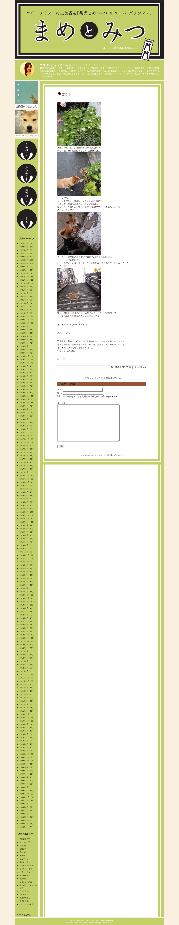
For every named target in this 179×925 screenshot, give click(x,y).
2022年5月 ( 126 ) (27, 260)
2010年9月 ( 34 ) (27, 724)
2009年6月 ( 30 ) (27, 774)
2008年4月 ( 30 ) (27, 820)
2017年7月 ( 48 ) (27, 452)
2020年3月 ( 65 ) (27, 346)
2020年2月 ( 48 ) (27, 350)
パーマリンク (140, 367)
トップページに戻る (103, 378)
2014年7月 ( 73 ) (27, 572)
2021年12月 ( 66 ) (27, 277)
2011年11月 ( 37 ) (27, 678)
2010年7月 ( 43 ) (27, 731)
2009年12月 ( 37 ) (27, 754)
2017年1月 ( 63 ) (27, 472)
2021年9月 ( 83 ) (27, 287)
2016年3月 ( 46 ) (27, 505)
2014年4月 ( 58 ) (27, 582)
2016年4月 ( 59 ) (27, 502)
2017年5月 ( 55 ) (27, 459)
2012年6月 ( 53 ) (27, 655)
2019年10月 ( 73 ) (27, 363)
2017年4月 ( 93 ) (27, 462)
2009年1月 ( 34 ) (27, 791)
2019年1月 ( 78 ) (27, 393)
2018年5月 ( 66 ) (27, 419)
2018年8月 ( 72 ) (27, 409)
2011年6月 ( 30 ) (27, 694)
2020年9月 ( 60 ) (27, 326)
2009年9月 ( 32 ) (27, 764)
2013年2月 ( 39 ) (27, 628)
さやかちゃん (25, 891)
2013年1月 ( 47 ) (27, 631)
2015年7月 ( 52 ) (27, 532)
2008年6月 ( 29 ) (27, 814)
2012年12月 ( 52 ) (27, 635)
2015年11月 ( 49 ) (27, 519)
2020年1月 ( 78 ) (27, 353)
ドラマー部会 (25, 872)
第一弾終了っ (25, 875)
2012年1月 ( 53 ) (27, 671)
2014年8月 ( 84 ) (27, 568)
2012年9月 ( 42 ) (27, 645)
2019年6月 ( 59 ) (27, 376)
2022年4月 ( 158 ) (27, 263)
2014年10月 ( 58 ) (27, 562)
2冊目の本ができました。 (26, 95)
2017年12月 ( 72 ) (27, 436)
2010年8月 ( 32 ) (27, 728)
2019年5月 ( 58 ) (27, 379)
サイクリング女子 (27, 904)
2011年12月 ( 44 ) (27, 674)
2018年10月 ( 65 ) (27, 403)
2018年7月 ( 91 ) (27, 413)
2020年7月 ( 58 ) (27, 333)
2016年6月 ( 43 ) (27, 495)
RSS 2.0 (21, 915)
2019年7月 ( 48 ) (27, 373)
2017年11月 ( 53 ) (27, 439)
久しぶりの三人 (26, 842)
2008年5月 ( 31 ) (27, 817)
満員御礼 (23, 879)
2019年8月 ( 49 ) (27, 369)
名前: (59, 389)
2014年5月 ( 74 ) (27, 578)
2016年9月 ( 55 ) (27, 485)
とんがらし (24, 859)
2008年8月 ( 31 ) (27, 807)
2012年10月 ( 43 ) (27, 641)
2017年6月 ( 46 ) (27, 456)
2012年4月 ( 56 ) (27, 661)
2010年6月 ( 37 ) (27, 734)
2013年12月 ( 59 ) (27, 595)
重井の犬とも (25, 898)
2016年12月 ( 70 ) (27, 476)
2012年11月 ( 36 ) (27, 638)
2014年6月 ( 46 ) (27, 575)
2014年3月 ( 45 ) (27, 585)
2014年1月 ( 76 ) (27, 592)
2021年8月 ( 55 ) (27, 290)
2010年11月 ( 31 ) (27, 718)
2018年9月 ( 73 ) (27, 406)
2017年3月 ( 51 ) (27, 466)
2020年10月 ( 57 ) (27, 323)
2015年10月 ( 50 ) (27, 522)
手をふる (23, 852)
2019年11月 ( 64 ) (27, 360)
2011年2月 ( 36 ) (27, 708)
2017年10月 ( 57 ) (27, 442)
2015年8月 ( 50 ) (27, 529)
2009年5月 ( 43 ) (27, 777)
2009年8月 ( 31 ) (27, 767)
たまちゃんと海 (26, 869)
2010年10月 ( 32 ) (27, 721)
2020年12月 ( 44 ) (27, 316)
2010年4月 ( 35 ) (27, 741)
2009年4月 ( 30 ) (27, 781)
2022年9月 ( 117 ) (27, 247)
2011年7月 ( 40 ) (27, 691)
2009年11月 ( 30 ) (27, 757)
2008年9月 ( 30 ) (27, 804)
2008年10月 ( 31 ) (27, 800)
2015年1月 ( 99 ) (27, 552)
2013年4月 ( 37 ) (27, 621)
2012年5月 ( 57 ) (27, 658)
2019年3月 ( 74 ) (27, 386)
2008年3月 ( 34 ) (27, 824)
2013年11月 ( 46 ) (27, 598)
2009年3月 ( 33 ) (27, 784)
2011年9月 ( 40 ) (27, 684)
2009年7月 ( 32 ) (27, 771)
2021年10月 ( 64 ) (27, 283)
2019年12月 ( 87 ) (27, 356)
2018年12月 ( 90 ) (27, 396)
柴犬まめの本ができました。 (26, 123)
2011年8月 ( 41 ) (27, 688)
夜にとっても (25, 862)
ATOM (28, 915)
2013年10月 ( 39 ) (27, 602)
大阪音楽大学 (25, 839)
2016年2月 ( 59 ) (27, 509)
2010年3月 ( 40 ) (27, 744)
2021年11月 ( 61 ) (27, 280)
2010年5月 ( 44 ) (27, 737)
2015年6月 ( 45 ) (27, 535)
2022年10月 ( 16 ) (27, 243)
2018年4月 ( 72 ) (27, 423)
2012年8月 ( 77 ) (27, 648)
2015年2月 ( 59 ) (27, 548)
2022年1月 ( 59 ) (27, 273)
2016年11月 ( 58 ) (27, 479)
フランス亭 (24, 901)
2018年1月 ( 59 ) (27, 432)
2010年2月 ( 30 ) (27, 747)
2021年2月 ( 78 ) (27, 310)
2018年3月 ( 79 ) (27, 426)
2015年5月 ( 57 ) (27, 539)
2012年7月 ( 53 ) (27, 651)
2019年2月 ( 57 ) (27, 389)
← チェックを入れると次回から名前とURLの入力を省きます (88, 396)
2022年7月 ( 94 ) (27, 253)
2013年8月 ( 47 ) (27, 608)
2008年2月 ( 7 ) (26, 827)
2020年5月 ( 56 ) (27, 340)
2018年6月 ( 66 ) (27, 416)
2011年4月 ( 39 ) (27, 701)
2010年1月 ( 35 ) (27, 751)
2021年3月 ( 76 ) (27, 306)
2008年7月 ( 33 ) (27, 810)
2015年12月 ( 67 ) (27, 515)
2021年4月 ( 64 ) (27, 303)
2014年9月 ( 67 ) (27, 565)
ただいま (23, 845)
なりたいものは (26, 882)
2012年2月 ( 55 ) (27, 668)
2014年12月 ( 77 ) (27, 555)
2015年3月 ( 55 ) (27, 545)
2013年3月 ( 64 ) (27, 625)
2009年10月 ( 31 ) (27, 761)
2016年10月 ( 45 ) (27, 482)
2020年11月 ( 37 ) (27, 320)
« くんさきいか (87, 378)
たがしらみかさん (27, 865)
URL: (59, 393)
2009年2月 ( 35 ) (27, 787)
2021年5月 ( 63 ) (27, 300)
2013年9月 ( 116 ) (27, 605)
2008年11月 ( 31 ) (27, 797)
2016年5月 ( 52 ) (27, 499)
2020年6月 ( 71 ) (27, 336)
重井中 (22, 855)
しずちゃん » (117, 378)
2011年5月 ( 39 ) (27, 698)
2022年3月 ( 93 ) (27, 267)
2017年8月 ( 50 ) (27, 449)
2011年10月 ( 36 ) (27, 681)
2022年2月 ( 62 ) (27, 270)
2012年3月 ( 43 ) (27, 665)
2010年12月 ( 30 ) (27, 714)
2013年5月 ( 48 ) (27, 618)
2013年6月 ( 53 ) (27, 615)
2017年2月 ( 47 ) (27, 469)
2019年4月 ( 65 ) (27, 383)
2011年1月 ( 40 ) (27, 711)
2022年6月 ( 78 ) (27, 257)
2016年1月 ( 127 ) (27, 512)
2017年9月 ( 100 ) (27, 446)
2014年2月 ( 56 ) (27, 588)
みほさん (23, 849)
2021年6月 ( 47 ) (27, 297)
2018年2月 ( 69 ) (27, 429)
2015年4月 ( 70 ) (27, 542)
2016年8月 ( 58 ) (27, 489)
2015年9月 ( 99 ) (27, 525)
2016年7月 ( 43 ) (27, 492)
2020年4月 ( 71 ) (27, 343)
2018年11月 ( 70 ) (27, 399)
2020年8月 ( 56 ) (27, 330)
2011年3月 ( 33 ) (27, 704)
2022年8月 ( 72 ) (27, 250)
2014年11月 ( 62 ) (27, 558)
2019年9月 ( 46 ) (27, 366)
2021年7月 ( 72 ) (27, 293)
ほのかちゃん (25, 894)
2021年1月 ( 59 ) (27, 313)
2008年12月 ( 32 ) (27, 794)
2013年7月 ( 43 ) (27, 611)
